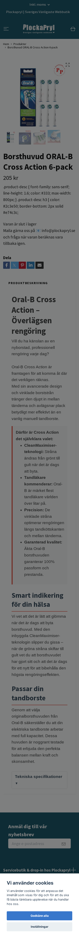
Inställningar (39, 926)
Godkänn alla (40, 915)
